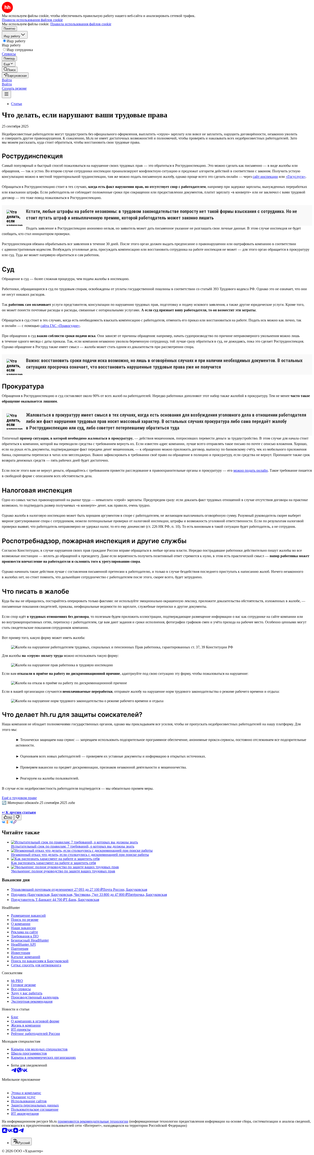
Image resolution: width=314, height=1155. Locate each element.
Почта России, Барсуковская (125, 889)
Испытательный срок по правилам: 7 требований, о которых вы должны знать (72, 846)
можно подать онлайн (250, 470)
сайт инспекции (265, 177)
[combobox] (21, 1141)
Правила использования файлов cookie (80, 24)
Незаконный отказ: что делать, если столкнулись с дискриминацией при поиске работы (80, 855)
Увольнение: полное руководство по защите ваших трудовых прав (63, 871)
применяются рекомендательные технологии (93, 1121)
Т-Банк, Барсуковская (82, 900)
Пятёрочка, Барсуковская (147, 895)
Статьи (16, 104)
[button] (7, 80)
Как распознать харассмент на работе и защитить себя (53, 863)
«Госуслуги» (295, 177)
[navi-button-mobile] (6, 94)
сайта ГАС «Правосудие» (60, 326)
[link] (9, 69)
